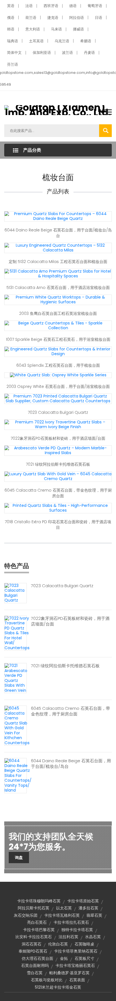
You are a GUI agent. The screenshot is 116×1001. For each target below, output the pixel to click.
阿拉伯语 (76, 17)
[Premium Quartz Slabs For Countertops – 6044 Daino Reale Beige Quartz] (58, 216)
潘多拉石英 (88, 908)
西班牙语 (51, 5)
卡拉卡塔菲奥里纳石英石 (75, 951)
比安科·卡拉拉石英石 (33, 937)
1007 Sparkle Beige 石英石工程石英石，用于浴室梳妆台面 (58, 339)
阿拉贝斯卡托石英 (33, 908)
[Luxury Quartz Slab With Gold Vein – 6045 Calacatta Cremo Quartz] (58, 476)
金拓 (64, 958)
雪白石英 (35, 973)
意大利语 (32, 29)
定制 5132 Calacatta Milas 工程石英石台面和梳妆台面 (58, 261)
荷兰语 (30, 17)
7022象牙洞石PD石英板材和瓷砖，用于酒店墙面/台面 (58, 438)
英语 (10, 5)
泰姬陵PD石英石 (33, 951)
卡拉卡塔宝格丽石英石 (75, 965)
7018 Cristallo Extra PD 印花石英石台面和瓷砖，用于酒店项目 (58, 524)
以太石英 (64, 908)
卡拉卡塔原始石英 (83, 901)
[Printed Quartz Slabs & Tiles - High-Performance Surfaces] (58, 508)
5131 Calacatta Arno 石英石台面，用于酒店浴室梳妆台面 (58, 287)
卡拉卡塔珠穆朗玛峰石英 (39, 901)
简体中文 (14, 52)
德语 (73, 5)
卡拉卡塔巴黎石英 (39, 930)
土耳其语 (36, 41)
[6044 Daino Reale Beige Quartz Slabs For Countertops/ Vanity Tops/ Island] (18, 775)
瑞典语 (12, 41)
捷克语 (52, 17)
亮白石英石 (37, 922)
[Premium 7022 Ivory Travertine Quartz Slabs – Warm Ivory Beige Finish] (58, 424)
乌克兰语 (62, 41)
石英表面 (77, 980)
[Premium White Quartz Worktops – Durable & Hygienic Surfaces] (58, 299)
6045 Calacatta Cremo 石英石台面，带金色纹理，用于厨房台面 (58, 493)
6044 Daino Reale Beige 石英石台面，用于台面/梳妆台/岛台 (58, 232)
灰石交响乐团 (25, 915)
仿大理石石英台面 (37, 958)
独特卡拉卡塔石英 (77, 930)
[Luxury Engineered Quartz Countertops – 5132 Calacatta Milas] (58, 247)
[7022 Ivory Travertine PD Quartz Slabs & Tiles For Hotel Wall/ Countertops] (17, 633)
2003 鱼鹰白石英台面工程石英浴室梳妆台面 (58, 313)
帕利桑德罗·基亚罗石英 (69, 973)
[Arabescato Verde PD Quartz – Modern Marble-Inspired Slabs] (58, 450)
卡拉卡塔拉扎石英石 (71, 922)
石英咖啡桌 (84, 944)
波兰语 (67, 52)
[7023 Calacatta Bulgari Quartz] (15, 592)
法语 (29, 5)
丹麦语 (89, 52)
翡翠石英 (94, 915)
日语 (98, 17)
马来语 (56, 29)
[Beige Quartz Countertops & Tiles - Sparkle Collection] (58, 325)
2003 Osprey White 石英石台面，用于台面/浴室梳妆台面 (58, 386)
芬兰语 (12, 64)
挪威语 (78, 29)
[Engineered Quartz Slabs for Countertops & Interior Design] (58, 351)
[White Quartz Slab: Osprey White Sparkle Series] (58, 375)
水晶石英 (93, 937)
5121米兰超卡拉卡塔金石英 (58, 987)
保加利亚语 (42, 52)
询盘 (19, 857)
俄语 (10, 17)
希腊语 (85, 41)
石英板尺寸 (84, 958)
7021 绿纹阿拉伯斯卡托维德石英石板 (58, 464)
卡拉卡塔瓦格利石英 (62, 915)
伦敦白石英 (58, 944)
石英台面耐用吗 (35, 965)
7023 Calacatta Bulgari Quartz (58, 412)
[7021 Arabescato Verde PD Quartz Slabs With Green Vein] (16, 677)
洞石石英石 (31, 944)
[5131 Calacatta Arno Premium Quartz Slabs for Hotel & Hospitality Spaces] (58, 273)
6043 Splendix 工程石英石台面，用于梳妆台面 (58, 365)
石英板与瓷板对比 (47, 980)
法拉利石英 (68, 937)
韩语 (10, 29)
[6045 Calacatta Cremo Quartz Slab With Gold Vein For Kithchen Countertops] (17, 725)
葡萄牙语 (95, 5)
